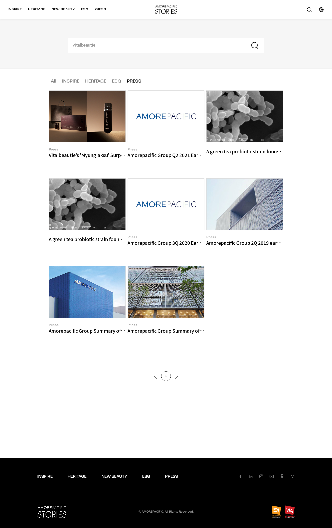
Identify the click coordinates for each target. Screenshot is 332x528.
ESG (116, 81)
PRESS (134, 81)
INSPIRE (70, 81)
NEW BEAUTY (114, 477)
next (175, 376)
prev (156, 376)
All (53, 81)
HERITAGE (95, 81)
